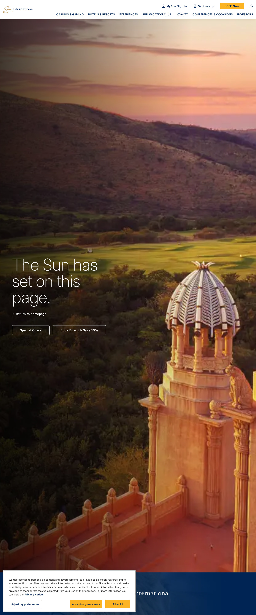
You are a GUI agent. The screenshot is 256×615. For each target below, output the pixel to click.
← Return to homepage (29, 314)
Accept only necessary (86, 604)
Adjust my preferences (25, 604)
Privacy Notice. (34, 594)
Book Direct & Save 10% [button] (79, 330)
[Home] (18, 10)
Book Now (232, 6)
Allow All (118, 604)
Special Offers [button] (31, 330)
